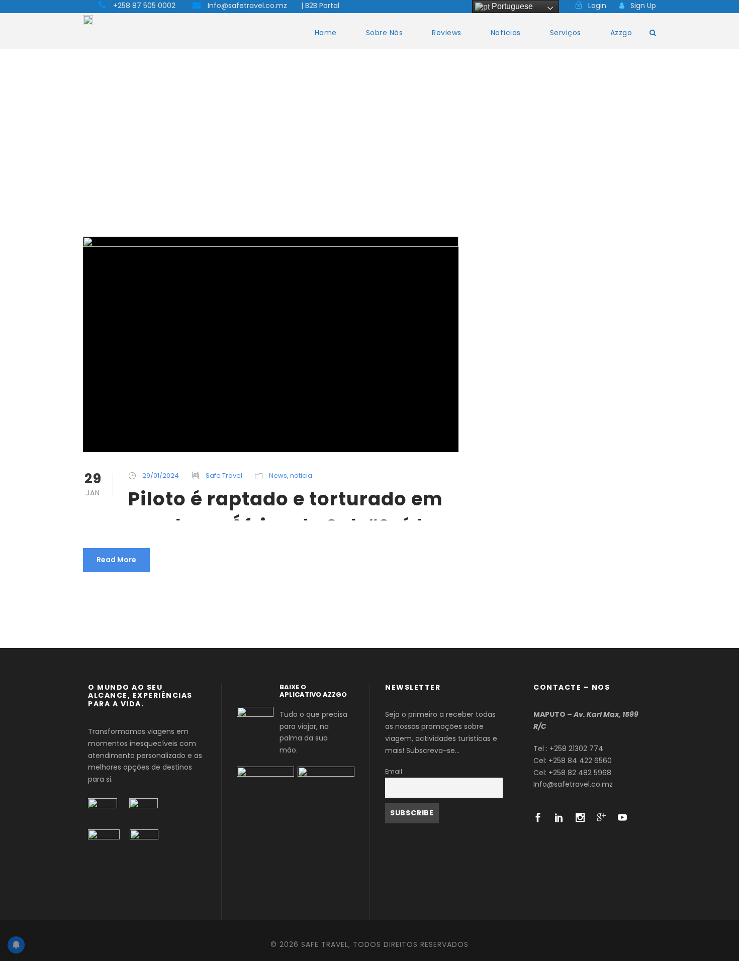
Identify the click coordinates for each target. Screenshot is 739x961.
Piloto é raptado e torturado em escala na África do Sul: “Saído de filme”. (285, 503)
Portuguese (511, 6)
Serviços (565, 33)
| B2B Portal (320, 6)
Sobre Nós (384, 33)
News (278, 475)
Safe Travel (224, 475)
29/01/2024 (160, 475)
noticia (301, 475)
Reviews (446, 33)
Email (393, 771)
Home (326, 33)
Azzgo (621, 33)
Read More (116, 560)
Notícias (506, 33)
